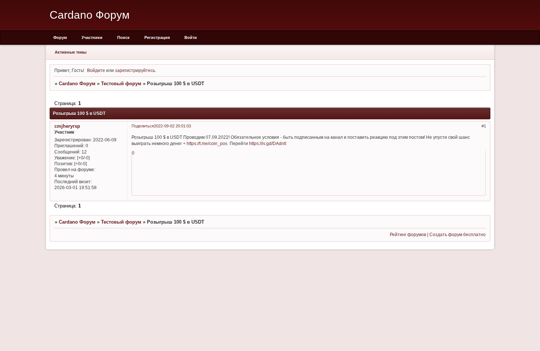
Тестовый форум (121, 83)
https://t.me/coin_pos (207, 143)
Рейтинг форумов (408, 234)
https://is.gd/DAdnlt (267, 143)
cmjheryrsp (67, 126)
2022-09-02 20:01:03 (172, 126)
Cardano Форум (77, 83)
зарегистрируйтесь (135, 70)
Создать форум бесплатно (457, 234)
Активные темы (70, 52)
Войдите (96, 70)
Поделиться (143, 126)
